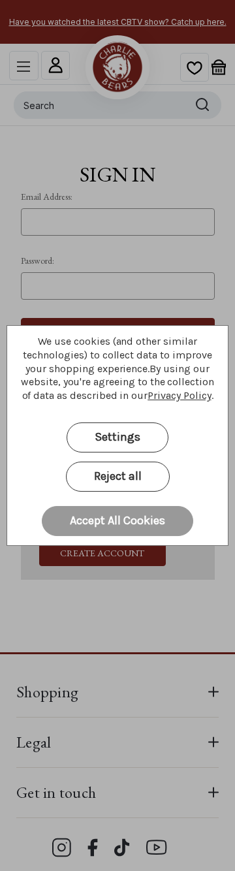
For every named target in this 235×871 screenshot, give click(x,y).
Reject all (118, 476)
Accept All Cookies (117, 520)
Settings (117, 437)
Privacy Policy (179, 395)
